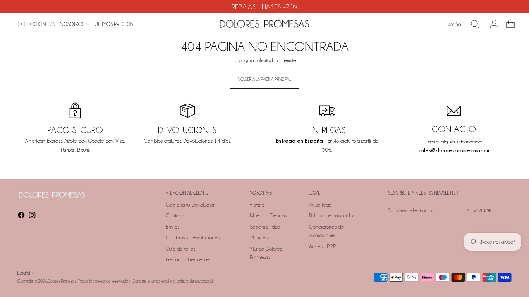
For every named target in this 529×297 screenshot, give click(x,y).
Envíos (172, 226)
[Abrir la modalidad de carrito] (507, 24)
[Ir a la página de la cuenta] (491, 24)
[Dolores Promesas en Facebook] (22, 216)
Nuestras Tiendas (268, 215)
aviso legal (160, 281)
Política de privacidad (332, 215)
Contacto (175, 215)
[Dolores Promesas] (264, 24)
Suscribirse (479, 210)
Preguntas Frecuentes (188, 259)
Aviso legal (321, 204)
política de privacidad (195, 281)
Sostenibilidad (265, 226)
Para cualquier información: (454, 141)
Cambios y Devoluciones (193, 237)
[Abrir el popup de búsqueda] (475, 24)
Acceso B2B (322, 246)
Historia (257, 204)
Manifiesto (260, 237)
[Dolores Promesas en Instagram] (33, 216)
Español (23, 273)
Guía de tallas (180, 248)
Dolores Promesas (62, 281)
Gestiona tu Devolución (191, 204)
